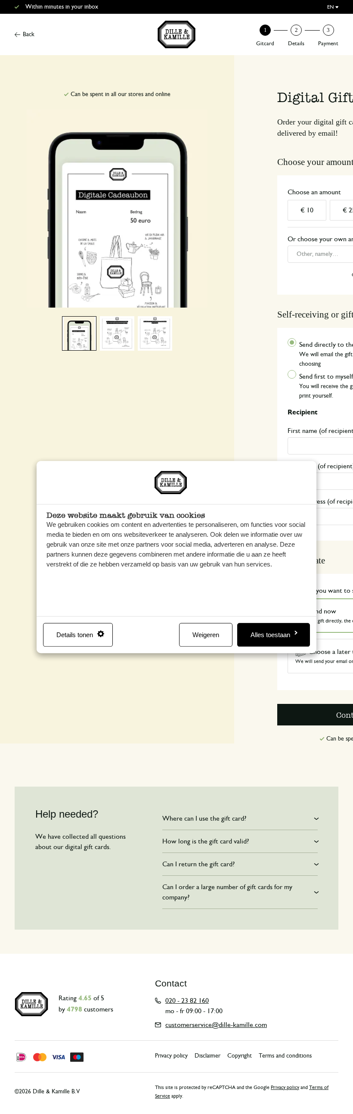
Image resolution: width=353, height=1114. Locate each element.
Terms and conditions (285, 1056)
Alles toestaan (270, 634)
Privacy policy (171, 1056)
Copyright (239, 1056)
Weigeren (205, 634)
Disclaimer (207, 1056)
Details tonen (74, 634)
